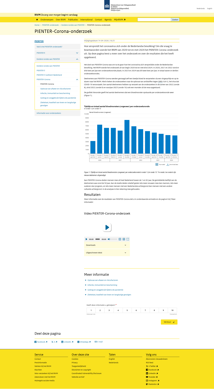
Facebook (159, 369)
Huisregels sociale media (44, 380)
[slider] (114, 239)
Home (37, 19)
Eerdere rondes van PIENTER (72, 25)
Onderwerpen (46, 19)
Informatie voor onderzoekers (49, 113)
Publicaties (73, 19)
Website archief (78, 377)
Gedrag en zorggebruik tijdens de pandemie (58, 98)
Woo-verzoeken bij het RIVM (46, 373)
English (209, 8)
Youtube (159, 377)
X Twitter (159, 366)
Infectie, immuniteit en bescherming (55, 93)
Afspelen (86, 239)
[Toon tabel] (160, 164)
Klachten (38, 370)
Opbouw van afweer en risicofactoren (55, 88)
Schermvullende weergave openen (127, 239)
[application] (107, 227)
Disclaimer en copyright (81, 370)
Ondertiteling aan (120, 239)
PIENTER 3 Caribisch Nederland (49, 75)
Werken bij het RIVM (43, 366)
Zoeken (175, 19)
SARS (160, 81)
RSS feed (149, 362)
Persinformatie (41, 362)
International (86, 19)
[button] (107, 227)
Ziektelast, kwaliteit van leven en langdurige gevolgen (58, 104)
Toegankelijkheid (79, 366)
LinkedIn (159, 373)
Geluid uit (109, 239)
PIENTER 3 (41, 70)
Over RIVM (61, 19)
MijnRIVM (120, 19)
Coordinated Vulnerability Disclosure (86, 373)
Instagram (159, 380)
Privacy (75, 362)
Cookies (75, 359)
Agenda (108, 19)
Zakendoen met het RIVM (45, 377)
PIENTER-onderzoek (50, 25)
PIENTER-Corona (53, 84)
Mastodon (159, 384)
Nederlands (201, 8)
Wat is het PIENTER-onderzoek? (49, 46)
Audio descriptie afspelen (123, 239)
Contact (98, 19)
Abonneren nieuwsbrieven (157, 359)
